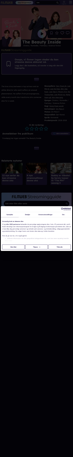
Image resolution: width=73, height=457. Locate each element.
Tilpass (35, 247)
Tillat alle (60, 247)
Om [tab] (63, 214)
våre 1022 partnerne (13, 224)
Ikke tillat (13, 247)
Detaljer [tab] (27, 214)
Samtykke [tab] (9, 214)
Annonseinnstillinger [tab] (45, 214)
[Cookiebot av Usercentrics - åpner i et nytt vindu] (62, 209)
